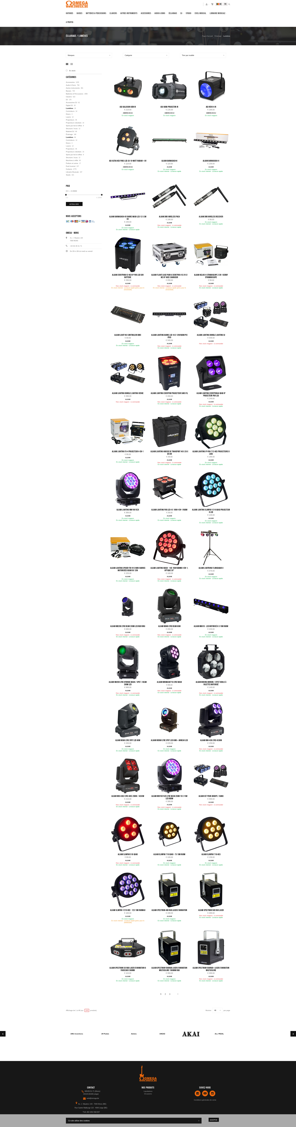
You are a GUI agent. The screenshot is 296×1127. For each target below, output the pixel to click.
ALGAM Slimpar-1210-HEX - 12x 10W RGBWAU (127, 910)
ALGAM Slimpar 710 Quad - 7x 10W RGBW (169, 854)
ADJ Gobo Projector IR (169, 106)
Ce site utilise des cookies (79, 1121)
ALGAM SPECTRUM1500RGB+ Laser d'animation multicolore (211, 969)
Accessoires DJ (71, 102)
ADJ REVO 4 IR (211, 106)
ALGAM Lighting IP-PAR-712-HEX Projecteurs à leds (211, 452)
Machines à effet (72, 160)
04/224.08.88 (88, 1094)
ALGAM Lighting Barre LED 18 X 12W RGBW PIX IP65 (169, 336)
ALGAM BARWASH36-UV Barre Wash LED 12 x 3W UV (127, 217)
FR (225, 4)
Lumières (69, 108)
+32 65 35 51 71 (76, 246)
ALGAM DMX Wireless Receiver (211, 216)
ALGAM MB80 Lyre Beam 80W (169, 626)
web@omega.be (93, 1098)
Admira (134, 1034)
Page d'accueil (207, 36)
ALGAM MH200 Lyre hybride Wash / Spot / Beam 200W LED (128, 683)
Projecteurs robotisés (73, 123)
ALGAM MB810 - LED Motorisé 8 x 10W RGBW (211, 626)
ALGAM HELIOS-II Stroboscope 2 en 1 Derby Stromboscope (211, 276)
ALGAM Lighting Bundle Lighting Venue (127, 393)
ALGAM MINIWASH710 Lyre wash (169, 682)
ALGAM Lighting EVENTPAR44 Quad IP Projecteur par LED (211, 394)
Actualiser (74, 204)
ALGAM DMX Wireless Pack (169, 216)
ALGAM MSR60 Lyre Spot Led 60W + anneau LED (169, 740)
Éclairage (173, 13)
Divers (68, 114)
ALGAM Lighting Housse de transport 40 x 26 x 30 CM (169, 452)
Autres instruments (128, 13)
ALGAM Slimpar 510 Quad (128, 854)
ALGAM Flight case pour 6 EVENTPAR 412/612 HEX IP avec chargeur (169, 276)
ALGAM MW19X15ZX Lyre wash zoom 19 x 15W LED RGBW (169, 797)
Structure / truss (72, 128)
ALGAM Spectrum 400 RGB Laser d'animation (169, 910)
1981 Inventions (76, 1034)
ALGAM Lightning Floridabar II (211, 568)
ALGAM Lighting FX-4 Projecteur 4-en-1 (128, 451)
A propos (69, 22)
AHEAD (162, 1034)
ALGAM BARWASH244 (169, 160)
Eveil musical (200, 13)
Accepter (213, 1120)
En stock (72, 71)
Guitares (69, 13)
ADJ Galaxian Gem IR (128, 106)
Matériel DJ (70, 131)
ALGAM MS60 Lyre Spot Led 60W (127, 740)
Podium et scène (72, 163)
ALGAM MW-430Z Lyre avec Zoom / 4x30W (127, 796)
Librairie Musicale (217, 13)
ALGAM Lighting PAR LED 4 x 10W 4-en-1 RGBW (169, 509)
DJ (181, 13)
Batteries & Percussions (74, 94)
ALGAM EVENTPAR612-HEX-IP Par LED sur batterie (128, 276)
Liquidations (148, 1091)
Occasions (148, 1094)
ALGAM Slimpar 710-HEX (211, 854)
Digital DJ (69, 105)
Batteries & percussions (96, 13)
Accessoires (146, 13)
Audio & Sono (71, 85)
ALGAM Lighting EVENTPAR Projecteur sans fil (169, 393)
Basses (79, 13)
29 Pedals (105, 1034)
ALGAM (169, 167)
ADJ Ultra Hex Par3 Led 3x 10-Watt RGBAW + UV (127, 160)
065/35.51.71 (89, 1091)
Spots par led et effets (74, 126)
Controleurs (70, 111)
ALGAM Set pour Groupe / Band (211, 796)
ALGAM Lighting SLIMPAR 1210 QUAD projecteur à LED (211, 511)
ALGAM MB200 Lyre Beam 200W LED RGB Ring (127, 626)
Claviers (113, 13)
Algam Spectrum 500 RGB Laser (211, 910)
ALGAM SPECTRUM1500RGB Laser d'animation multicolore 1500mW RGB (169, 969)
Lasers (68, 117)
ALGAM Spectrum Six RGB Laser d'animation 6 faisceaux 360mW (127, 969)
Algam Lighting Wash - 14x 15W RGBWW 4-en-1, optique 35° (169, 569)
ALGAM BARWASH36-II (211, 160)
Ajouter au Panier (129, 87)
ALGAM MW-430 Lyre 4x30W (211, 740)
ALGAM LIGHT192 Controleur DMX (127, 335)
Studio (188, 13)
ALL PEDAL (219, 1034)
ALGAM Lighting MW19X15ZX (128, 509)
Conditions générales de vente (205, 1100)
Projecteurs (70, 120)
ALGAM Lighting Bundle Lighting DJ (211, 335)
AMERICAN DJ (128, 113)
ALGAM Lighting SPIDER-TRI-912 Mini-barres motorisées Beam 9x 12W (127, 569)
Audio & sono (159, 13)
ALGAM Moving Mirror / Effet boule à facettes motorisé (211, 683)
